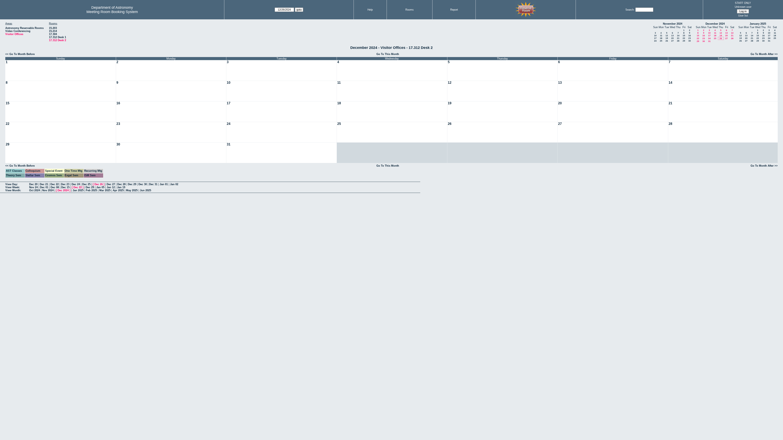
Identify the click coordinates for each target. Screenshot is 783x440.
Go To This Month (387, 54)
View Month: (13, 190)
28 (678, 41)
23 (689, 38)
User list (743, 15)
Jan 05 (100, 187)
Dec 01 (44, 187)
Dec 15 (65, 187)
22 (684, 38)
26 (667, 41)
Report (454, 9)
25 (661, 41)
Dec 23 (65, 184)
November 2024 (672, 23)
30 (689, 41)
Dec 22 (54, 184)
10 (655, 35)
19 (667, 38)
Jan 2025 (78, 190)
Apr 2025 (118, 190)
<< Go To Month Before (20, 54)
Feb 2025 (91, 190)
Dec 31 (153, 184)
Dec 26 (98, 184)
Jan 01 (164, 184)
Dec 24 (76, 184)
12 (667, 35)
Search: (630, 9)
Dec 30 (142, 184)
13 (672, 35)
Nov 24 (33, 187)
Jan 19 (121, 187)
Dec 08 (55, 187)
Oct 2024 (34, 190)
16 (689, 35)
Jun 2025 (145, 190)
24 (655, 41)
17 (655, 38)
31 (709, 41)
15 (684, 35)
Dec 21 (44, 184)
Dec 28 (121, 184)
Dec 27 (111, 184)
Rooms (409, 9)
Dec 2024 (63, 190)
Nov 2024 (48, 190)
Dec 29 (132, 184)
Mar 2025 (105, 190)
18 (661, 38)
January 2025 (758, 23)
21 (678, 38)
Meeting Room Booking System (112, 12)
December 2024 (715, 23)
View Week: (12, 187)
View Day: (11, 184)
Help (370, 9)
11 (661, 35)
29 (684, 41)
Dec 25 (86, 184)
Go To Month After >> (764, 54)
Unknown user (743, 6)
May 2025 (132, 190)
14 (678, 35)
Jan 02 (174, 184)
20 (672, 38)
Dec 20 (33, 184)
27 (672, 41)
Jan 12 (111, 187)
